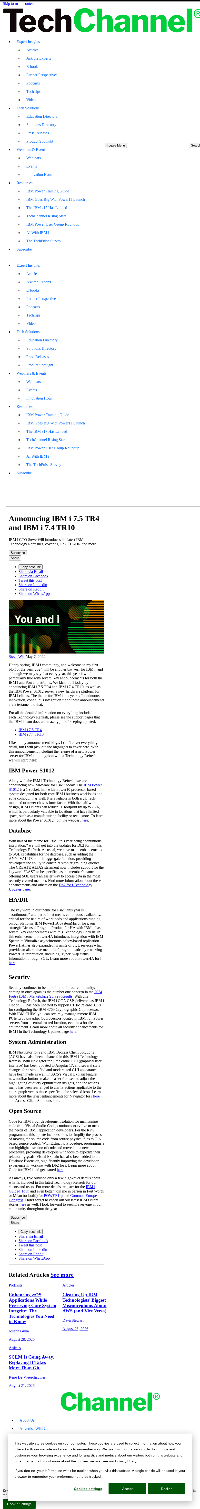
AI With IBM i (37, 233)
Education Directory (42, 116)
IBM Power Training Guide (47, 191)
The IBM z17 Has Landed (46, 208)
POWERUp (53, 1195)
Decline (166, 1489)
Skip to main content (19, 3)
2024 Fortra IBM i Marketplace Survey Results (55, 994)
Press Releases (37, 133)
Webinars (33, 158)
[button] (116, 145)
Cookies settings (88, 1489)
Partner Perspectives (41, 75)
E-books (32, 66)
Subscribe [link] (18, 553)
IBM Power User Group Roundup (52, 224)
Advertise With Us (34, 1428)
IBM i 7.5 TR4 (30, 730)
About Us (27, 1420)
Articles (32, 50)
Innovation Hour (39, 174)
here (84, 820)
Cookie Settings (19, 1504)
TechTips (33, 91)
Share (15, 558)
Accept (127, 1489)
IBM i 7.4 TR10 (31, 734)
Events (31, 166)
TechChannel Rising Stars (46, 216)
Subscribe (24, 249)
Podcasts (33, 83)
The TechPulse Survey (43, 241)
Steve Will (17, 656)
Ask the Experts (38, 58)
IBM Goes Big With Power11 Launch (55, 199)
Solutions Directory (41, 125)
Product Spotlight (39, 141)
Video (31, 100)
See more (62, 1275)
